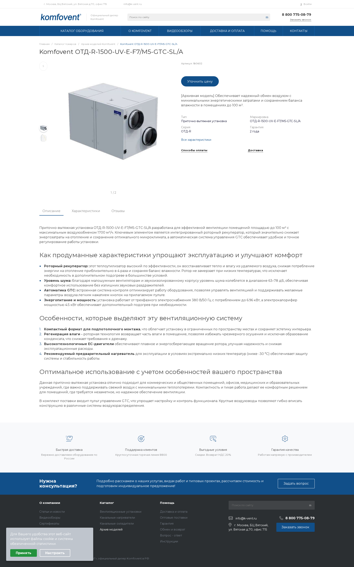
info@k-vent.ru (133, 4)
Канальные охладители (117, 523)
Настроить (55, 553)
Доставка (255, 150)
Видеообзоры (49, 517)
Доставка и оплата (173, 512)
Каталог (107, 503)
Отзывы (118, 211)
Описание (51, 211)
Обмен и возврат (172, 529)
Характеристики (86, 211)
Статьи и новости (52, 512)
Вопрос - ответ (171, 535)
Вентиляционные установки (120, 512)
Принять (23, 553)
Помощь (167, 503)
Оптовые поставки (173, 517)
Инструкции (169, 541)
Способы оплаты (194, 150)
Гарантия (167, 523)
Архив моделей (111, 529)
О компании (49, 503)
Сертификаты (49, 523)
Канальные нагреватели (117, 517)
